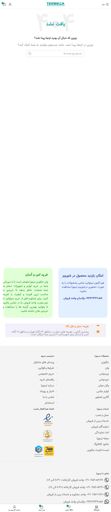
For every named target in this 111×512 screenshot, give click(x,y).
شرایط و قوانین (46, 368)
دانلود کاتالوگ (101, 444)
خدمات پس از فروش (97, 421)
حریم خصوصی (46, 373)
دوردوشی (104, 379)
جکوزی (105, 362)
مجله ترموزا (103, 438)
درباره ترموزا (47, 385)
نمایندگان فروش (100, 426)
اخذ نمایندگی (102, 432)
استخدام (49, 403)
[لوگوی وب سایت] (55, 4)
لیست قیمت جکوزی (98, 450)
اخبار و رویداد (47, 391)
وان (107, 368)
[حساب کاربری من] (10, 4)
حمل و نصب (102, 415)
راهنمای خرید (47, 379)
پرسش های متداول (44, 362)
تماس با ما (48, 397)
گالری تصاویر (102, 397)
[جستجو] (30, 53)
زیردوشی (104, 373)
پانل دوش (103, 385)
